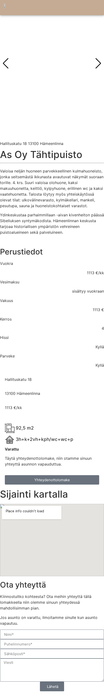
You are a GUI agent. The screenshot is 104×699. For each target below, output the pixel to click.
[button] (95, 9)
